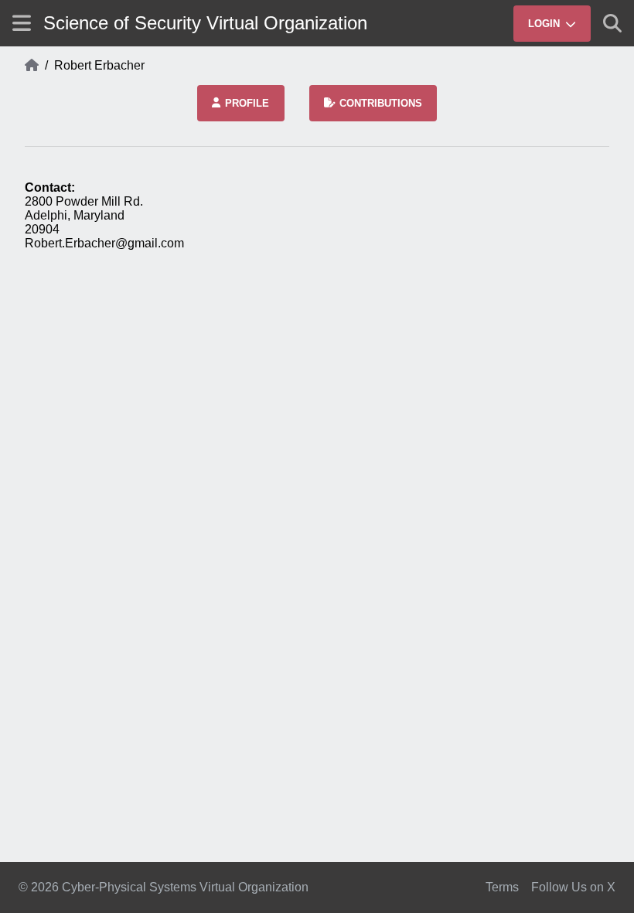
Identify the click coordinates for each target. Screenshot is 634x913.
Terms (502, 887)
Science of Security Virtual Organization (205, 22)
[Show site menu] (21, 22)
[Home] (32, 66)
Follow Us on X (573, 887)
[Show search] (612, 23)
